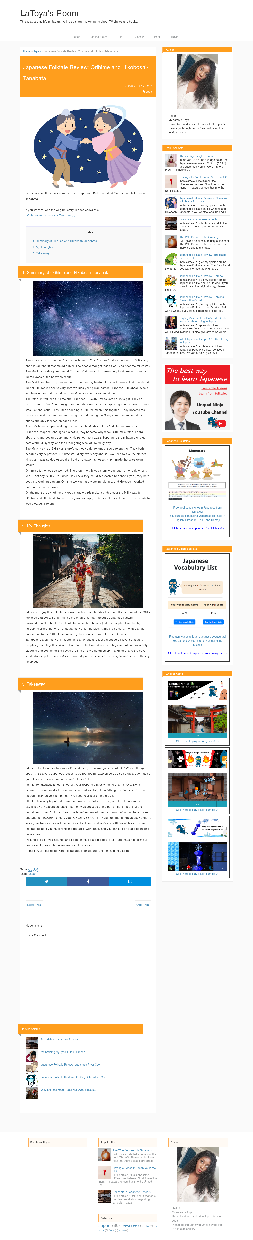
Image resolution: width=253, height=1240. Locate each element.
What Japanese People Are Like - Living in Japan (204, 340)
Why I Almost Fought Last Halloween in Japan (69, 1090)
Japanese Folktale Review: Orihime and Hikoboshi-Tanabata (204, 199)
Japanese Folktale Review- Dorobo (201, 276)
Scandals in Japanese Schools (60, 1039)
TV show (138, 37)
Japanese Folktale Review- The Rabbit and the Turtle (203, 256)
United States (99, 37)
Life (120, 37)
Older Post (142, 905)
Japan (76, 37)
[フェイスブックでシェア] (88, 881)
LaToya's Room (49, 13)
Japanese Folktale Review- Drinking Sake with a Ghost (74, 1077)
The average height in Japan (197, 156)
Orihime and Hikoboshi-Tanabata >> (51, 215)
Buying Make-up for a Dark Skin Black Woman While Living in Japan (203, 319)
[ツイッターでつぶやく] (46, 881)
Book (157, 37)
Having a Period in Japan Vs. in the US (203, 177)
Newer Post (34, 905)
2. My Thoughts (43, 247)
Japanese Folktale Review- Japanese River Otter (71, 1064)
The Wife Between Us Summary (199, 237)
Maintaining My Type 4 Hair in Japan (63, 1052)
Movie (174, 37)
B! (130, 881)
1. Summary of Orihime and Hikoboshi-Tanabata (65, 241)
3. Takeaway (41, 253)
